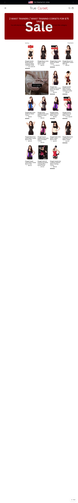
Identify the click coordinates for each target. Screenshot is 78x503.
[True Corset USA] (39, 8)
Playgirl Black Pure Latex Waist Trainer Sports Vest (30, 138)
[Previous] (5, 2)
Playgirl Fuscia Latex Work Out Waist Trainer (67, 114)
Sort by (27, 43)
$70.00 (42, 167)
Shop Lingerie (37, 85)
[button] (69, 8)
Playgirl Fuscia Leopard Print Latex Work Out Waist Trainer (43, 139)
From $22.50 (56, 65)
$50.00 (30, 165)
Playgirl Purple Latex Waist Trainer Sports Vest (30, 162)
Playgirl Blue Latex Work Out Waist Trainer (30, 114)
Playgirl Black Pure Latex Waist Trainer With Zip (68, 62)
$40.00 (42, 65)
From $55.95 (31, 66)
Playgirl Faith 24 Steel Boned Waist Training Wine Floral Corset (43, 163)
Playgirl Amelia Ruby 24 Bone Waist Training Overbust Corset (67, 89)
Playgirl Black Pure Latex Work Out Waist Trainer (68, 138)
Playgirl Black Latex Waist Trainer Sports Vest (43, 62)
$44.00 (67, 141)
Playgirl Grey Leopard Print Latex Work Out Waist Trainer (43, 114)
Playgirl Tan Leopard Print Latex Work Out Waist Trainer (55, 89)
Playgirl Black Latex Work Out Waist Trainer (55, 62)
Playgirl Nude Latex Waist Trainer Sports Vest (55, 138)
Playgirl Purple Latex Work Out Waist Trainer (54, 114)
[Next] (73, 2)
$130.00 (55, 167)
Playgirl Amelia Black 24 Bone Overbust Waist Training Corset (29, 63)
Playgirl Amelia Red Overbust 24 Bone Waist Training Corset (55, 163)
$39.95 (30, 117)
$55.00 (67, 65)
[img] (27, 68)
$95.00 (67, 92)
